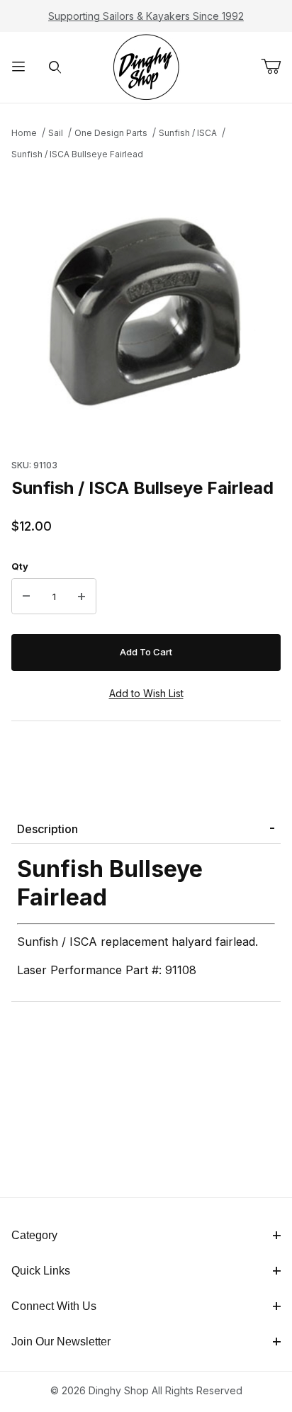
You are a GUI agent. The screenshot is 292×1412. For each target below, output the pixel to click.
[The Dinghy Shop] (146, 66)
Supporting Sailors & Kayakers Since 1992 (146, 16)
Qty (19, 566)
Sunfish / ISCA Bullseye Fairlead (77, 154)
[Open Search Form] (55, 68)
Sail (55, 133)
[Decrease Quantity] (26, 596)
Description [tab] (47, 829)
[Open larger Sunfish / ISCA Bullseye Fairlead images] (146, 305)
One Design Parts (110, 133)
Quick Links (40, 1271)
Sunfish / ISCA (188, 133)
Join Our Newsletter (61, 1341)
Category (34, 1235)
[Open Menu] (18, 68)
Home (24, 133)
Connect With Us (53, 1306)
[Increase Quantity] (81, 596)
